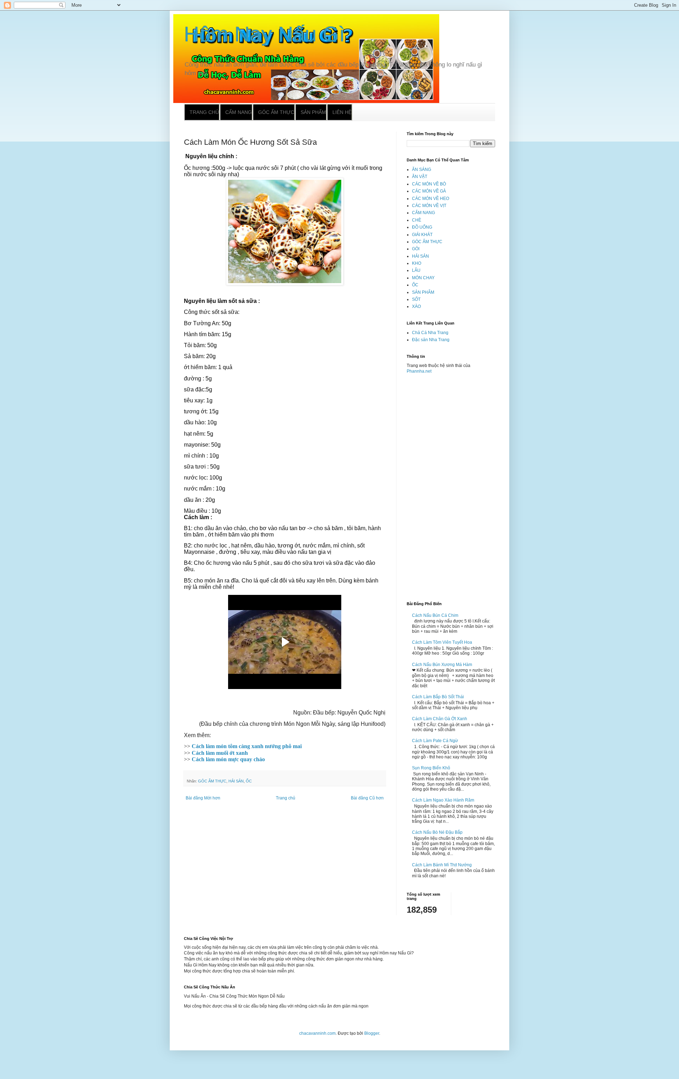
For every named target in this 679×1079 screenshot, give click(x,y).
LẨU (416, 270)
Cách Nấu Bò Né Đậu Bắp (437, 832)
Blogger (371, 1033)
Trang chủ (204, 112)
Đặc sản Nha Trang (430, 339)
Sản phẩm (313, 112)
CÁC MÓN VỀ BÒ (429, 184)
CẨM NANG (423, 212)
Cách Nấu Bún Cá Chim (435, 615)
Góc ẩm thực (276, 112)
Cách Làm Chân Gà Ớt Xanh (439, 718)
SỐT (416, 299)
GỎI (415, 248)
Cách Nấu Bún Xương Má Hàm (442, 664)
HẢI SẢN (236, 781)
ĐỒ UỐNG (422, 227)
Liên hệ (342, 112)
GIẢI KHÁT (422, 234)
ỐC (249, 781)
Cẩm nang (238, 112)
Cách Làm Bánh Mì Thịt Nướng (442, 864)
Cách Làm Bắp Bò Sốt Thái (438, 696)
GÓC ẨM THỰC (212, 781)
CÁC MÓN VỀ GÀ (429, 191)
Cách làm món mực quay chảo (228, 759)
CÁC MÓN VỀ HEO (430, 198)
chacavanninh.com (317, 1033)
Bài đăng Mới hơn (203, 798)
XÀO (416, 306)
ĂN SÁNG (421, 169)
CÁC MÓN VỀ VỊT (429, 205)
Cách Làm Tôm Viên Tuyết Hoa (442, 642)
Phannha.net (419, 371)
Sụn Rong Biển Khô (431, 767)
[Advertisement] (451, 485)
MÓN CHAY (423, 277)
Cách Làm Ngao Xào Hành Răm (443, 800)
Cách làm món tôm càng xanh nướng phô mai (247, 746)
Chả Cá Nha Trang (430, 332)
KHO (416, 263)
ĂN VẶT (419, 176)
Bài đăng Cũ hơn (367, 798)
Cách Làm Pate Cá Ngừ (435, 740)
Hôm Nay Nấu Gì (264, 34)
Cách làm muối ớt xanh (220, 753)
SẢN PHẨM (423, 292)
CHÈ (416, 220)
